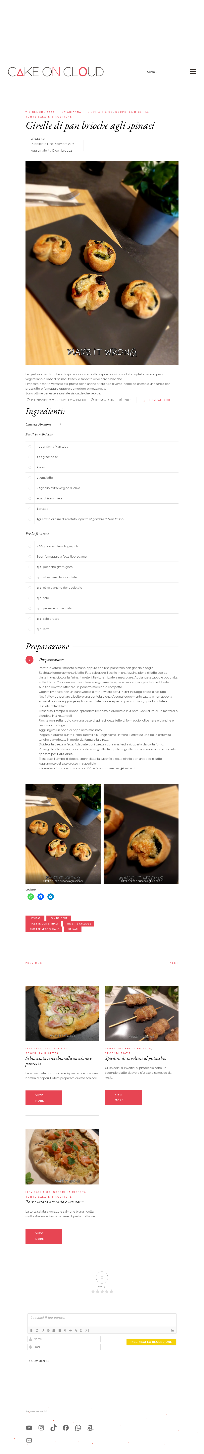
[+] (87, 1330)
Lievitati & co (100, 112)
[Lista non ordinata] (59, 1330)
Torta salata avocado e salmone (54, 1201)
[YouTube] (29, 1427)
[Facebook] (65, 1427)
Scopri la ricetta (131, 112)
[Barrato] (48, 1330)
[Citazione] (65, 1330)
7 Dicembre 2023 (40, 112)
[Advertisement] (102, 30)
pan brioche (59, 918)
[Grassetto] (31, 1330)
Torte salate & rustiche (49, 117)
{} (81, 1330)
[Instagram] (41, 1427)
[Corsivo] (37, 1330)
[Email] (29, 1440)
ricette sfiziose (79, 924)
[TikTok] (53, 1427)
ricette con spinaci (44, 924)
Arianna (71, 112)
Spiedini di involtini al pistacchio (135, 1058)
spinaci (73, 929)
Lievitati (33, 1048)
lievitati (35, 918)
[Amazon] (90, 1427)
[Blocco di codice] (70, 1330)
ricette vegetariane (44, 929)
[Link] (76, 1330)
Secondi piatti (118, 1053)
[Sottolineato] (42, 1330)
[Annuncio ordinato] (54, 1330)
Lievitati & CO (159, 400)
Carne (110, 1048)
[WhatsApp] (78, 1427)
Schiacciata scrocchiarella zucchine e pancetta (59, 1061)
